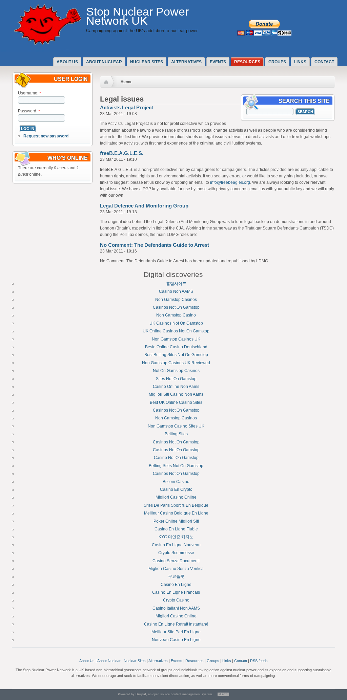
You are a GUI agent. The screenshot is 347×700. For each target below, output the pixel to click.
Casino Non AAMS (176, 291)
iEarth (223, 694)
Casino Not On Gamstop (176, 457)
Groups (277, 62)
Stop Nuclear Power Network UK (137, 16)
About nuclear (104, 62)
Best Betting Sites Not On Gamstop (176, 354)
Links (300, 62)
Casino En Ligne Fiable (176, 529)
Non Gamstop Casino (176, 315)
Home (126, 82)
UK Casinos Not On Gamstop (176, 323)
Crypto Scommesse (176, 552)
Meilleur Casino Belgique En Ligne (176, 513)
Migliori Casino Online (176, 497)
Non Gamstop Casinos (176, 299)
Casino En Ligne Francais (176, 592)
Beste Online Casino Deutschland (176, 347)
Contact (324, 62)
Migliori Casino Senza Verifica (176, 568)
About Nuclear (109, 661)
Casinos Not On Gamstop (176, 307)
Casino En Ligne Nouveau (176, 545)
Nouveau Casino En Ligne (176, 639)
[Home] (47, 44)
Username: (29, 93)
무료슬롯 (176, 576)
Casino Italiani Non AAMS (176, 608)
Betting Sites (176, 434)
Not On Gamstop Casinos (176, 370)
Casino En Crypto (176, 489)
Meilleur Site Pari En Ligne (176, 632)
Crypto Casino (176, 600)
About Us (87, 661)
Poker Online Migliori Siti (176, 521)
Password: (29, 111)
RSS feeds (259, 661)
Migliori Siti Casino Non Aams (176, 394)
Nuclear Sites (146, 62)
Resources (247, 62)
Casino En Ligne (176, 584)
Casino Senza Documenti (176, 561)
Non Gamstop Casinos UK (176, 339)
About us (67, 62)
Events (218, 62)
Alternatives (186, 62)
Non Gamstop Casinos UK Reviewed (176, 362)
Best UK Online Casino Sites (176, 402)
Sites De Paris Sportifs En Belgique (176, 505)
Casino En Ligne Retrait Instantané (176, 624)
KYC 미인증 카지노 (176, 536)
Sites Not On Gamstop (176, 378)
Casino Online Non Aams (176, 386)
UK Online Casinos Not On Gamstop (176, 331)
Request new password (45, 136)
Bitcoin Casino (176, 481)
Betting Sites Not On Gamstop (176, 465)
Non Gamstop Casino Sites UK (176, 426)
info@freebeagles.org (230, 182)
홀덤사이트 (176, 283)
